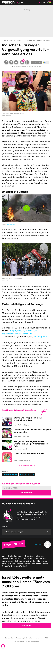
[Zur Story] (26, 601)
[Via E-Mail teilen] (16, 62)
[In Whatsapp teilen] (11, 62)
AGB (47, 638)
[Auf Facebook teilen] (6, 62)
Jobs (30, 638)
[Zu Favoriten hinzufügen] (27, 62)
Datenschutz (19, 641)
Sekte (31, 475)
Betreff (5, 526)
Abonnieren (26, 492)
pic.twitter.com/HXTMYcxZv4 (17, 333)
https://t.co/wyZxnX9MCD (23, 330)
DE (39, 2)
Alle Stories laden (26, 465)
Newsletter (9, 638)
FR (44, 2)
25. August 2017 (42, 336)
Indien (18, 40)
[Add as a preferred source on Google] (36, 62)
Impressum (38, 638)
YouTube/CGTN (10, 224)
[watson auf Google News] (46, 62)
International (7, 40)
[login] (3, 646)
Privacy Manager (32, 641)
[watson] (8, 2)
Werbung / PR (21, 638)
